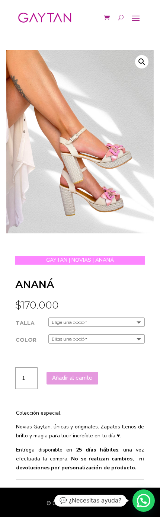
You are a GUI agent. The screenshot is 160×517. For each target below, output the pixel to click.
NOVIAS (81, 260)
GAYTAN (56, 260)
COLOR (26, 339)
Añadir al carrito (72, 377)
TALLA (25, 323)
